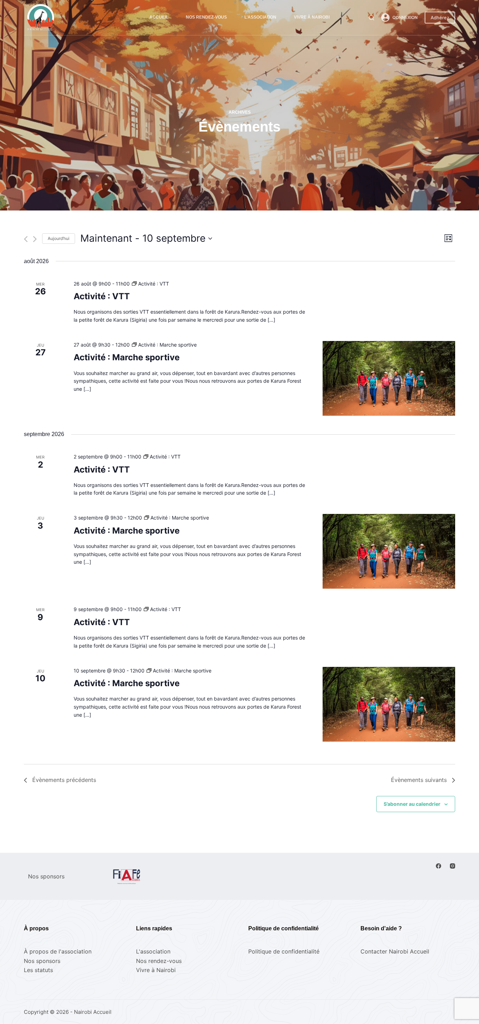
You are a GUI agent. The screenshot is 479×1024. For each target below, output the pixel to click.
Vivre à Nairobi (312, 17)
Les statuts (38, 969)
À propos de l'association (58, 951)
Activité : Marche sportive (127, 357)
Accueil (158, 17)
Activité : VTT (102, 296)
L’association (260, 17)
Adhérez (440, 17)
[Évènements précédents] (26, 239)
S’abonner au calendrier (412, 804)
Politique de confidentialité (283, 951)
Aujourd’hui (58, 238)
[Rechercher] (371, 17)
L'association (153, 951)
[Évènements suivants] (35, 239)
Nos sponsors (42, 960)
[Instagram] (452, 866)
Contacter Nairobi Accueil (394, 951)
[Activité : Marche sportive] (389, 378)
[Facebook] (438, 866)
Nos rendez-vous (206, 17)
